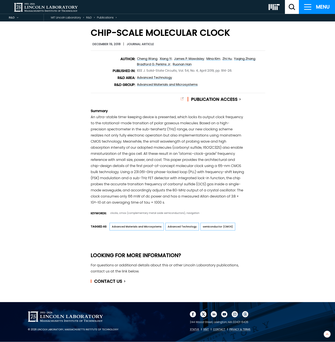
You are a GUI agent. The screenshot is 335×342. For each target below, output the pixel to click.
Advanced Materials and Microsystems (167, 84)
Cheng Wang (147, 58)
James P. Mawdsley (189, 58)
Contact (108, 281)
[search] (292, 7)
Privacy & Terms (239, 329)
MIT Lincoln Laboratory (66, 18)
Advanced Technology (154, 77)
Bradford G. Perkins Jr (153, 64)
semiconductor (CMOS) (218, 226)
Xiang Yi (166, 58)
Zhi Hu (227, 58)
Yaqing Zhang (244, 58)
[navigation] (317, 7)
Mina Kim (213, 58)
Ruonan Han (182, 64)
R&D (18, 18)
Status (194, 329)
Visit (206, 329)
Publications (105, 18)
